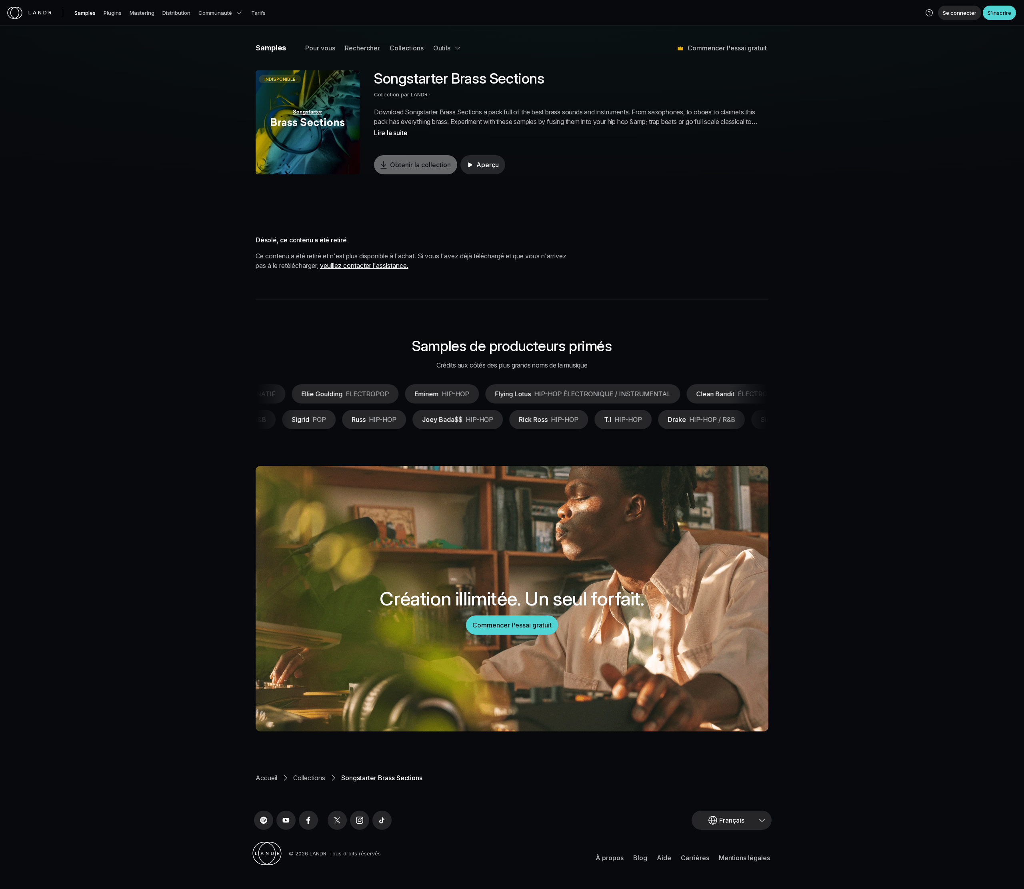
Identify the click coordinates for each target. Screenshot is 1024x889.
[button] (929, 13)
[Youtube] (286, 820)
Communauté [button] (215, 13)
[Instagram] (359, 820)
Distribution (176, 13)
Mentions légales (744, 858)
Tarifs (258, 13)
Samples (85, 13)
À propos (610, 858)
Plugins (113, 13)
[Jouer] (307, 122)
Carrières (695, 858)
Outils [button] (441, 48)
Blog (640, 858)
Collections (407, 48)
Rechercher (362, 48)
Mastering (142, 13)
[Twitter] (337, 820)
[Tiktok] (382, 820)
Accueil (266, 778)
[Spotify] (263, 820)
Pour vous (320, 48)
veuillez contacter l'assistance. (364, 266)
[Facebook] (308, 820)
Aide (664, 858)
